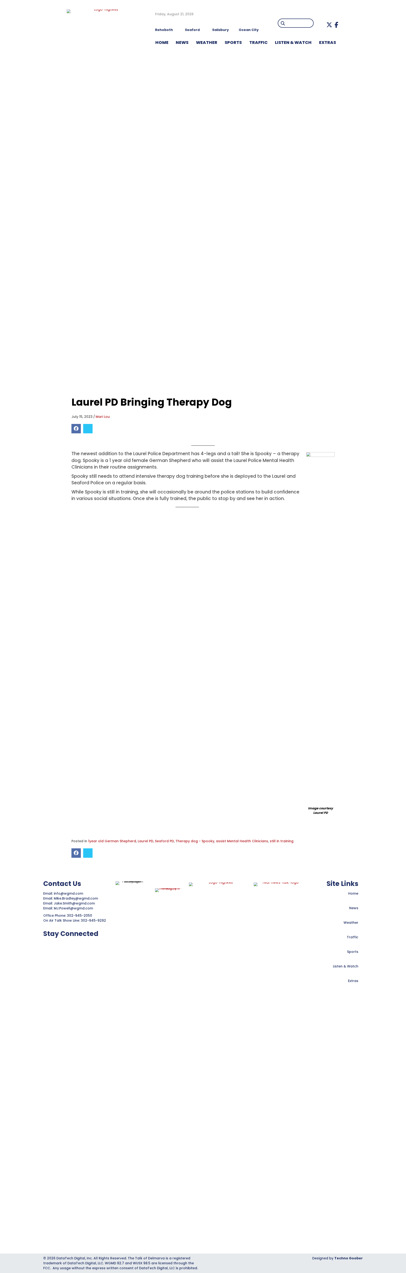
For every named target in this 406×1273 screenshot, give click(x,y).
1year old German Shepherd (112, 841)
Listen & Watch (345, 966)
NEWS (182, 42)
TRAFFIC (258, 42)
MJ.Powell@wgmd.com (74, 908)
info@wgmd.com (69, 893)
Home (353, 893)
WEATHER (206, 42)
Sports (233, 42)
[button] (329, 25)
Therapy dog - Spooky (195, 841)
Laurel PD (145, 841)
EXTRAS (327, 42)
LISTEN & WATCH (293, 42)
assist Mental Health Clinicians (242, 841)
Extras (353, 980)
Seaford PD (164, 841)
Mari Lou (103, 416)
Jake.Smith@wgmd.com (75, 903)
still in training (281, 841)
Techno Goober (348, 1258)
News (353, 908)
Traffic (352, 937)
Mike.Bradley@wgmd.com (76, 898)
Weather (351, 922)
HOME (161, 42)
